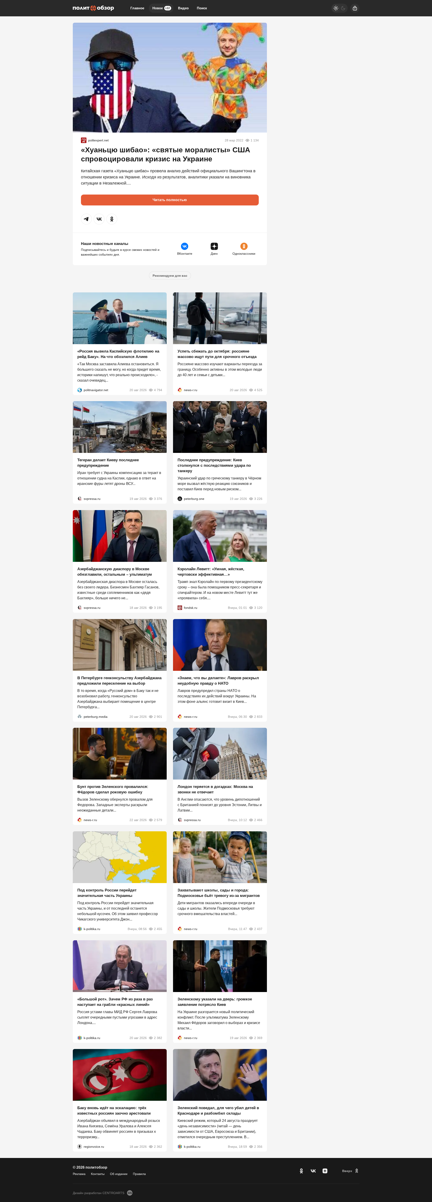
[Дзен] (324, 1170)
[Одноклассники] (301, 1170)
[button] (86, 219)
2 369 (258, 1037)
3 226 (258, 499)
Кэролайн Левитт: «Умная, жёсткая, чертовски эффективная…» (211, 572)
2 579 (158, 820)
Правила (139, 1174)
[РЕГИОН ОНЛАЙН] (180, 390)
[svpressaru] (80, 499)
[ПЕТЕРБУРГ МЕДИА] (80, 716)
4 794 (158, 390)
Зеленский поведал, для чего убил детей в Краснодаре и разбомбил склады (218, 1111)
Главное (137, 8)
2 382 (158, 1037)
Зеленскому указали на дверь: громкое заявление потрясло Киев (215, 1002)
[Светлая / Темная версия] (339, 8)
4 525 (258, 390)
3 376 (158, 499)
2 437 (258, 929)
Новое (161, 8)
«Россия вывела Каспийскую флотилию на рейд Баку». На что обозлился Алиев (118, 354)
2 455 (158, 929)
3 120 (258, 608)
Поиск (202, 8)
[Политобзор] (93, 8)
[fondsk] (180, 608)
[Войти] (354, 8)
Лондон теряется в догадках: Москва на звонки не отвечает (215, 789)
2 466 (258, 820)
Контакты (98, 1174)
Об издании (118, 1174)
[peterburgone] (180, 499)
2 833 (258, 716)
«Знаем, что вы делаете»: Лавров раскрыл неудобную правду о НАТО (218, 680)
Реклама (79, 1174)
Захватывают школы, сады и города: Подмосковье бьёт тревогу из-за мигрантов (219, 893)
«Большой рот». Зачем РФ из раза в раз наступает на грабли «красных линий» (115, 1002)
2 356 (258, 1146)
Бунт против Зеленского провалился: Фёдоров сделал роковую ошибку (112, 789)
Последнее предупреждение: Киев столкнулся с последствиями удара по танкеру (214, 465)
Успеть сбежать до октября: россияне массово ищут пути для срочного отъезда (217, 354)
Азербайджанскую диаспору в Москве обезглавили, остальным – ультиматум (114, 572)
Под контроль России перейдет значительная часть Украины (107, 893)
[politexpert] (83, 140)
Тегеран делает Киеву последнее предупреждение (108, 463)
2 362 (158, 1146)
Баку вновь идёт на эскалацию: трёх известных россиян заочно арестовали (114, 1111)
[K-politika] (80, 929)
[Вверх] (350, 1170)
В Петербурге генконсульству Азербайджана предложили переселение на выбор (119, 680)
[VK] (313, 1170)
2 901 (158, 716)
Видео (183, 8)
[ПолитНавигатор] (80, 390)
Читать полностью (170, 200)
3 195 (158, 608)
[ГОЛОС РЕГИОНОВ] (80, 1147)
